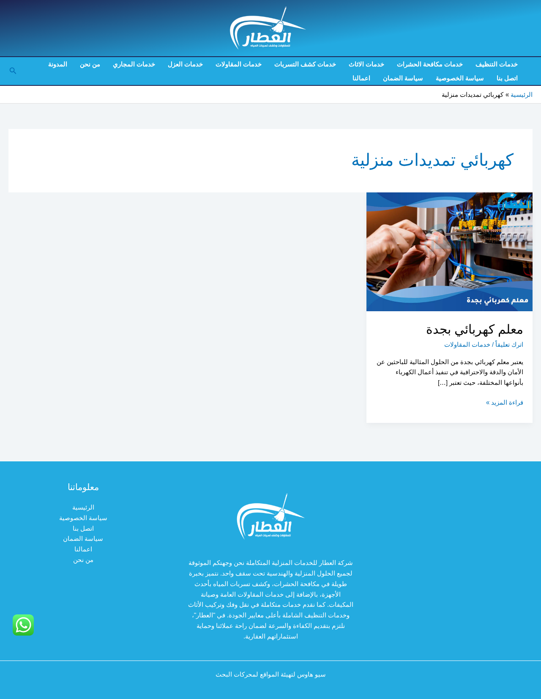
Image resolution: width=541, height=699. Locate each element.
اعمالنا (361, 78)
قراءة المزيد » (504, 403)
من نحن (90, 64)
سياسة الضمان (403, 78)
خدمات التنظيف (496, 64)
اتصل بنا (507, 78)
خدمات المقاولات (239, 64)
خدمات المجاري (134, 64)
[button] (12, 71)
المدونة (57, 64)
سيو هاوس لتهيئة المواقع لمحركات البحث (271, 674)
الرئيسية (83, 507)
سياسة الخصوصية (460, 78)
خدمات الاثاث (366, 64)
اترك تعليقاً (509, 344)
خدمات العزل (185, 64)
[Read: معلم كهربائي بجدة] (449, 251)
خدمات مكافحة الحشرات (430, 64)
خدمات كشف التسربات (305, 64)
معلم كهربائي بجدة (474, 329)
